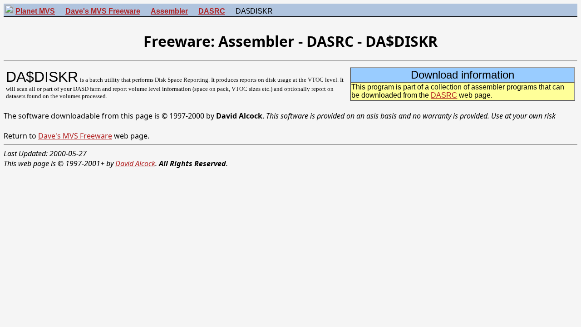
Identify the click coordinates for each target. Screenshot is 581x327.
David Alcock (135, 163)
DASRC (444, 95)
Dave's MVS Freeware (75, 136)
